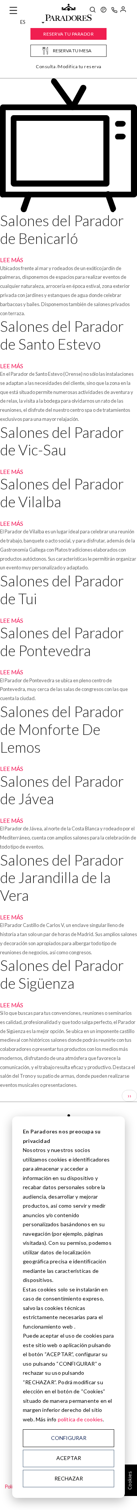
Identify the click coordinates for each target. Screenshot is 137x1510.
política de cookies (80, 1419)
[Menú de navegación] (13, 10)
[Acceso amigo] (123, 11)
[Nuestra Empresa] (103, 11)
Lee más (11, 259)
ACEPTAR (68, 1458)
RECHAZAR (68, 1478)
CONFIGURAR (68, 1438)
